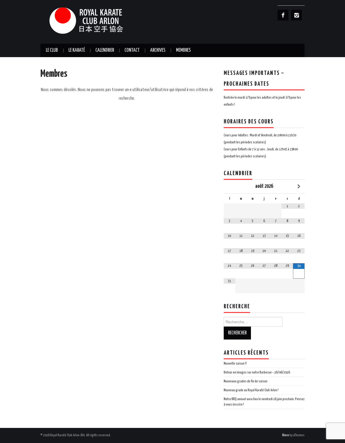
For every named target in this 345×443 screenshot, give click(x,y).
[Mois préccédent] (229, 186)
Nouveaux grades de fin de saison (245, 381)
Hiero (285, 435)
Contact (132, 50)
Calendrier (104, 50)
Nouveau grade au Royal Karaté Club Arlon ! (251, 390)
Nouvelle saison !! (235, 363)
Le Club (52, 50)
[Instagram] (296, 15)
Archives (157, 50)
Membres (183, 50)
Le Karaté (76, 50)
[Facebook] (283, 15)
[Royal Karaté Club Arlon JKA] (94, 20)
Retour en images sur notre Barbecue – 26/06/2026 (257, 372)
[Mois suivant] (299, 186)
